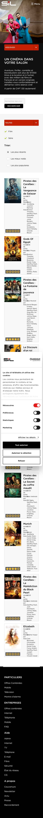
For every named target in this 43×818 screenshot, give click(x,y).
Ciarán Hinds (31, 538)
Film (10, 131)
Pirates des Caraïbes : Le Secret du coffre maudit (29, 482)
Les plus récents (18, 152)
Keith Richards (30, 321)
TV (5, 747)
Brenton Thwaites (30, 211)
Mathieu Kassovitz (30, 560)
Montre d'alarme (12, 696)
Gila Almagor (31, 545)
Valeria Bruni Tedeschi (31, 567)
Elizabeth (28, 626)
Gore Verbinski (32, 496)
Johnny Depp (31, 223)
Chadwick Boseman (30, 259)
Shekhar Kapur (32, 635)
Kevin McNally (32, 229)
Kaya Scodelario (31, 226)
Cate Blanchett (30, 639)
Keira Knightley (31, 513)
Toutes (8, 123)
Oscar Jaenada (30, 326)
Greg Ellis (30, 312)
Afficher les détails (27, 437)
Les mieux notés (18, 159)
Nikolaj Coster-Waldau (29, 269)
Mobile (7, 687)
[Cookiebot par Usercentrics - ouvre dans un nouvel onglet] (30, 359)
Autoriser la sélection (21, 453)
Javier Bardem (29, 220)
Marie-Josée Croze (31, 552)
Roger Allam (31, 335)
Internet (8, 713)
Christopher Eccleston (31, 643)
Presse (7, 800)
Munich (27, 523)
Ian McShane (31, 313)
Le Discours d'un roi (30, 349)
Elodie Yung (31, 262)
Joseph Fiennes (29, 653)
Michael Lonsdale (30, 564)
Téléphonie (9, 717)
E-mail (7, 757)
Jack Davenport (30, 505)
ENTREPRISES (12, 702)
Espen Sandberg (30, 203)
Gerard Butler (32, 266)
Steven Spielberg (30, 533)
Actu (6, 796)
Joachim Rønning (30, 207)
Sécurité (8, 766)
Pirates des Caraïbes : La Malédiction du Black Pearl (30, 584)
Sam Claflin (31, 337)
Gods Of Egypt (28, 241)
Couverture (10, 787)
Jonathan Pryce (30, 511)
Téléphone (9, 752)
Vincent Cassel (32, 656)
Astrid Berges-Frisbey (32, 305)
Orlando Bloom (30, 232)
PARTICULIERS (13, 677)
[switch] (36, 413)
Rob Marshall (31, 301)
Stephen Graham (30, 340)
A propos (9, 781)
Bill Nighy (30, 500)
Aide (7, 732)
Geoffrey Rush (32, 213)
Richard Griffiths (32, 332)
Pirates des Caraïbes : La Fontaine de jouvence (30, 286)
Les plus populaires (20, 165)
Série (10, 138)
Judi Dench (31, 318)
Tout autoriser (21, 445)
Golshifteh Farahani (30, 216)
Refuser (21, 461)
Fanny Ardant (32, 648)
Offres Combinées (13, 683)
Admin (7, 738)
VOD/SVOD (10, 47)
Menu (37, 4)
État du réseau (11, 770)
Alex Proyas (31, 250)
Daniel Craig (31, 540)
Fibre (6, 761)
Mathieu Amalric (29, 556)
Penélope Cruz (30, 330)
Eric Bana (30, 542)
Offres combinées (13, 708)
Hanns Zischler (29, 548)
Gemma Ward (32, 308)
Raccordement (11, 805)
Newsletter (9, 791)
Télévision (9, 692)
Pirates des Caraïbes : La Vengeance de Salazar (12, 190)
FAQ (6, 727)
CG (5, 775)
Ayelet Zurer (31, 536)
